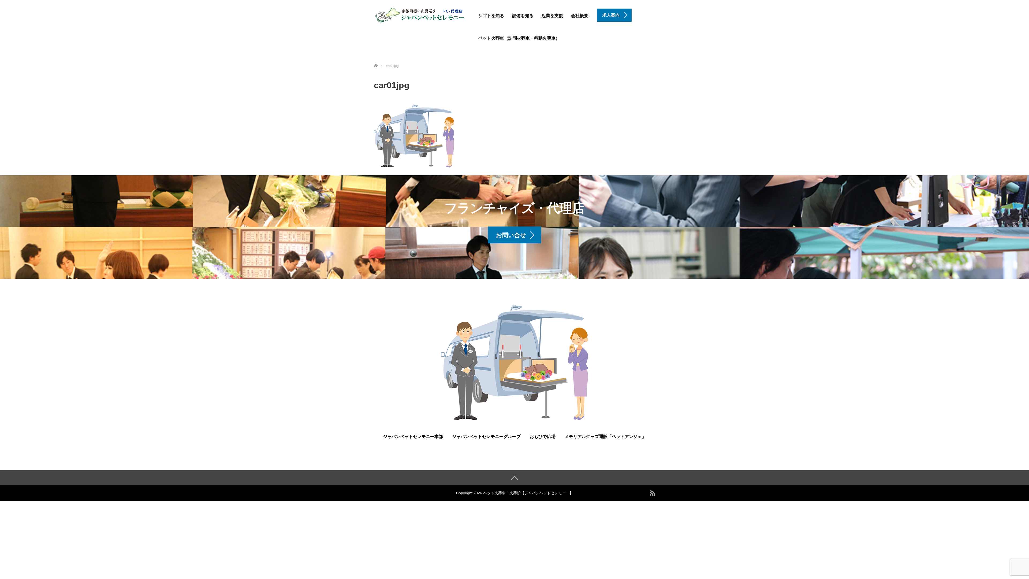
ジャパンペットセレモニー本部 (413, 436)
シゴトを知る (491, 15)
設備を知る (523, 15)
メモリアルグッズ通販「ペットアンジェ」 (605, 436)
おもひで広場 (542, 436)
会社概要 (579, 15)
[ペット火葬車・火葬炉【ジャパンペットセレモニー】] (420, 14)
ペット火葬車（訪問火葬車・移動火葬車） (519, 38)
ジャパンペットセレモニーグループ (486, 436)
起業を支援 (552, 15)
